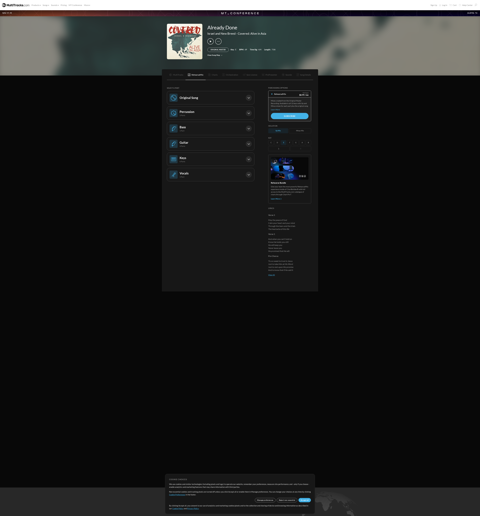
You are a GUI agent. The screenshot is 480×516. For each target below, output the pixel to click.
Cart (455, 5)
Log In (444, 5)
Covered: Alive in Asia (252, 33)
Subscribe (289, 116)
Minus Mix (300, 131)
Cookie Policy (177, 508)
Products (35, 5)
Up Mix (278, 131)
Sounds (54, 5)
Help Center (467, 5)
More (86, 5)
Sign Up (433, 5)
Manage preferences (265, 500)
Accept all (305, 500)
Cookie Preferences (177, 494)
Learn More (275, 110)
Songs (45, 5)
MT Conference (75, 5)
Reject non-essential (287, 500)
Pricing (64, 5)
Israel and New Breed (221, 33)
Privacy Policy (193, 508)
